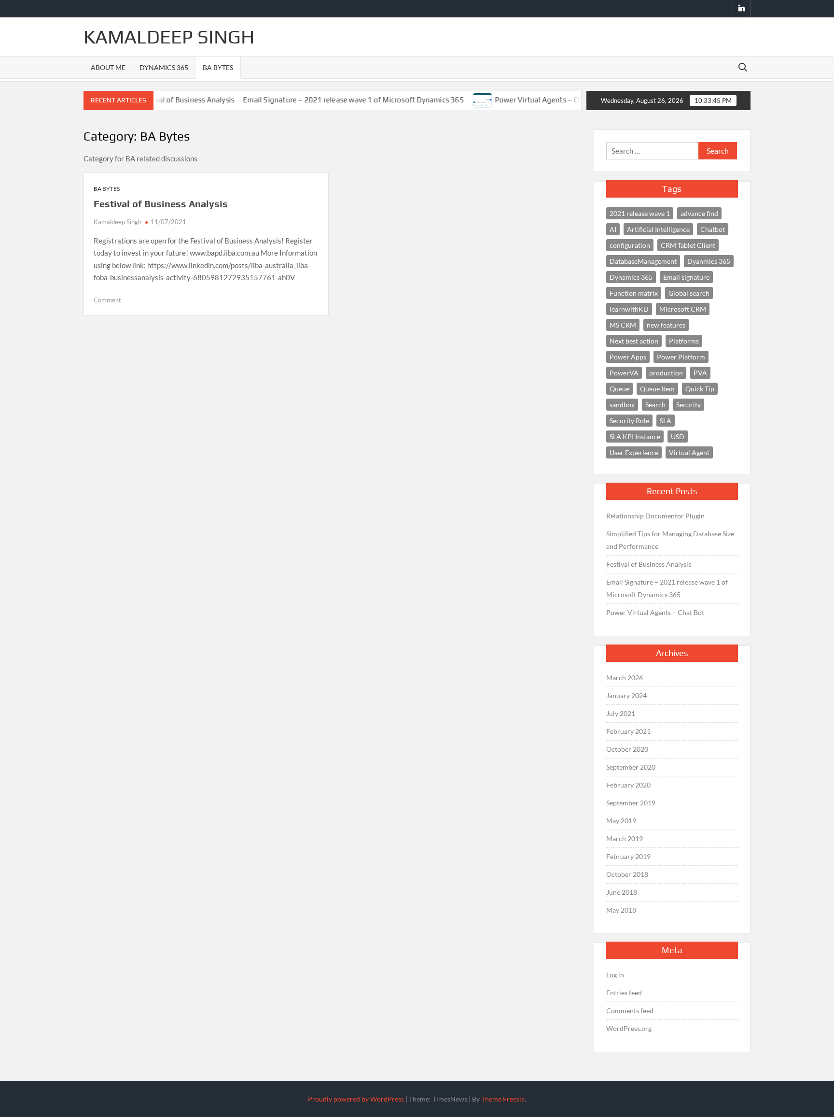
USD (677, 436)
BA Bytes (218, 67)
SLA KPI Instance (635, 436)
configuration (630, 245)
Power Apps (628, 357)
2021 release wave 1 (640, 213)
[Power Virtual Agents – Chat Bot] (464, 99)
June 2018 (621, 892)
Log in (615, 975)
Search (655, 405)
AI (613, 229)
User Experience (634, 452)
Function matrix (634, 293)
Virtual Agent (689, 452)
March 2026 (624, 677)
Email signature (686, 277)
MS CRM (623, 325)
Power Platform (681, 357)
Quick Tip (699, 389)
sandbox (622, 405)
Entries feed (624, 992)
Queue (619, 389)
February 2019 (628, 856)
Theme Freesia (503, 1099)
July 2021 (620, 713)
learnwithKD (629, 309)
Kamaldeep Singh (168, 37)
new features (666, 325)
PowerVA (624, 373)
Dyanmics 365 (708, 261)
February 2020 (628, 785)
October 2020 (627, 749)
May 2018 (621, 910)
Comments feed (629, 1010)
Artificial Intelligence (658, 229)
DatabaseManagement (643, 261)
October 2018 (627, 874)
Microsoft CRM (682, 309)
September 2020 (630, 767)
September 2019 (630, 803)
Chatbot (712, 229)
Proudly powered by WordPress (356, 1099)
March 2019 (624, 838)
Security (688, 405)
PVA (700, 373)
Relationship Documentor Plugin (655, 516)
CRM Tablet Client (688, 245)
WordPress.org (629, 1028)
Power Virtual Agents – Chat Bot (530, 100)
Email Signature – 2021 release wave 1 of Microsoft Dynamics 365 (334, 100)
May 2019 (621, 820)
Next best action (634, 341)
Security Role (629, 420)
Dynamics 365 (163, 67)
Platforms (684, 341)
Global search (688, 293)
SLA (665, 420)
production (666, 373)
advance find (699, 213)
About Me (108, 67)
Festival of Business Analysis (161, 203)
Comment (107, 300)
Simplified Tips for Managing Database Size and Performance (670, 540)
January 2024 (626, 695)
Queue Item (657, 389)
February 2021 (628, 731)
